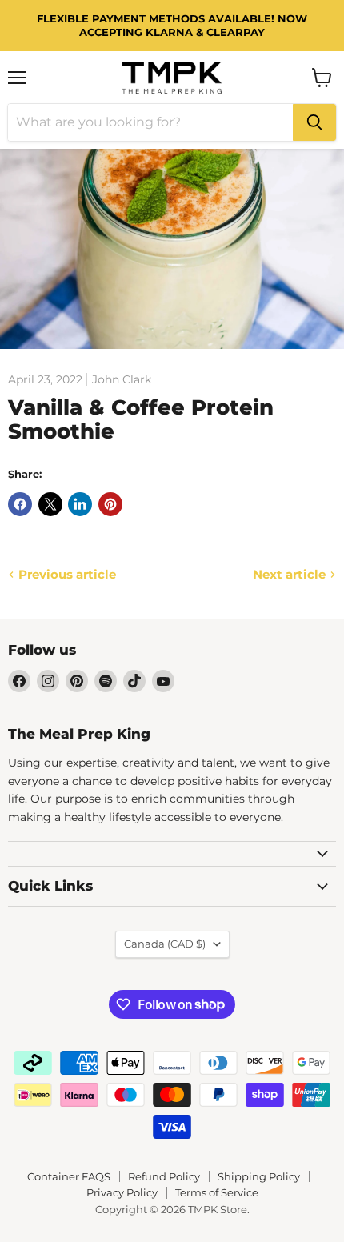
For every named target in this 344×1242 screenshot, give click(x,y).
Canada (165, 943)
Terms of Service (216, 1192)
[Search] (314, 122)
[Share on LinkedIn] (80, 504)
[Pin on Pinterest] (110, 504)
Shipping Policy (259, 1176)
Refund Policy (164, 1176)
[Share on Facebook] (20, 504)
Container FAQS (68, 1176)
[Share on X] (50, 504)
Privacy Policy (122, 1192)
